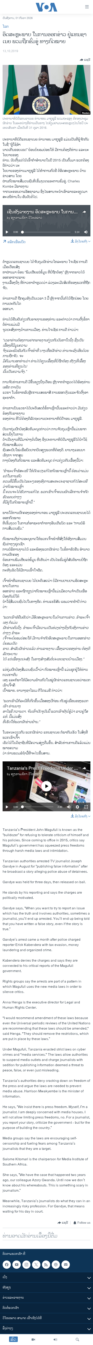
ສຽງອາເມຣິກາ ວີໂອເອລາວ (26, 217)
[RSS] (46, 1264)
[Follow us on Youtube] (16, 1264)
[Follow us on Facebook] (7, 1264)
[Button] (85, 60)
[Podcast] (56, 1264)
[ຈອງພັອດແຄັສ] (65, 1264)
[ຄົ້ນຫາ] (77, 1339)
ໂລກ (6, 27)
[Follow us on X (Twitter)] (36, 1264)
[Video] (33, 1339)
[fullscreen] (86, 807)
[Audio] (55, 1339)
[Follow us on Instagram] (26, 1264)
